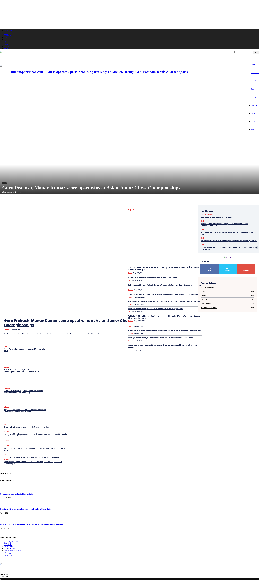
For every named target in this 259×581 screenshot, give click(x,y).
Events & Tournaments (145, 220)
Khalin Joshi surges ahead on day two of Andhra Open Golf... (25, 509)
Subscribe (246, 264)
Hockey (6, 41)
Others (156, 238)
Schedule (161, 243)
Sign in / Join (8, 30)
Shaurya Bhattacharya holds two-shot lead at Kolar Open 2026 (29, 427)
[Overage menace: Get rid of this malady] (5, 490)
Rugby (195, 241)
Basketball (171, 212)
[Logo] (5, 58)
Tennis (6, 48)
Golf (5, 39)
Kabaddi (195, 230)
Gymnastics (194, 222)
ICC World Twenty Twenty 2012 (149, 227)
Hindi (152, 225)
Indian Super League (153, 230)
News (158, 235)
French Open (158, 222)
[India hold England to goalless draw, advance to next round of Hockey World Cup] (57, 390)
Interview (7, 43)
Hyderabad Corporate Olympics (189, 225)
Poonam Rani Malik (192, 238)
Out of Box (163, 238)
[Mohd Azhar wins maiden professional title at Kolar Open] (57, 348)
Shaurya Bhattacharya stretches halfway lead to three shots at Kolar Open (34, 457)
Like (210, 264)
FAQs (165, 220)
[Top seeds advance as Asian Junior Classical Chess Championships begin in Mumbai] (57, 409)
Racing (6, 45)
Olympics (170, 235)
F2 (161, 220)
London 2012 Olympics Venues (180, 233)
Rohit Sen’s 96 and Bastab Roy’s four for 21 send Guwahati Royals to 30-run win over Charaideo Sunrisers (35, 435)
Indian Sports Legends (179, 227)
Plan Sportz (182, 238)
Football (6, 37)
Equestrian (187, 217)
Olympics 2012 (178, 235)
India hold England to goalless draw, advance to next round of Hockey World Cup (23, 392)
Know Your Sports (141, 233)
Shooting (180, 243)
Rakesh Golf (188, 241)
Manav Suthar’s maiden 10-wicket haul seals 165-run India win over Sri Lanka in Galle (35, 449)
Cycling (162, 217)
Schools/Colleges (171, 243)
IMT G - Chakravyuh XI (165, 227)
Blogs (141, 214)
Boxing (147, 214)
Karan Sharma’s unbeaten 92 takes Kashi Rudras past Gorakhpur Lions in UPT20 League (33, 463)
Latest (6, 34)
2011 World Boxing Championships (146, 209)
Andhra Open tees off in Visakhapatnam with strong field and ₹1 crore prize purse (229, 248)
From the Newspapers (169, 222)
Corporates (194, 214)
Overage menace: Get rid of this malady (217, 217)
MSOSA (153, 235)
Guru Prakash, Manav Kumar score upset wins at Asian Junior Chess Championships (91, 187)
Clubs (187, 214)
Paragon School (172, 238)
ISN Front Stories (186, 230)
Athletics (195, 209)
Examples (155, 220)
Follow (228, 264)
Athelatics (187, 209)
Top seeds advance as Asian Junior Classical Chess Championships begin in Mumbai (25, 411)
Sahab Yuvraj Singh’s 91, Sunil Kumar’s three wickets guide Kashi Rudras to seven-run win (22, 371)
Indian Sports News (192, 227)
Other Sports (148, 238)
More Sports (194, 233)
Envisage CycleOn (177, 217)
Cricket (6, 46)
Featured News (173, 220)
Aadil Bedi (160, 209)
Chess (5, 182)
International (165, 230)
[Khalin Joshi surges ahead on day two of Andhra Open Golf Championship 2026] (5, 505)
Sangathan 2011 (153, 243)
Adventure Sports (170, 209)
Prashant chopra (154, 241)
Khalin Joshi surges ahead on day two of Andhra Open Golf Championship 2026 (224, 225)
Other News (194, 235)
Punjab (163, 241)
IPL (178, 230)
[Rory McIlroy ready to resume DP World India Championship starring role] (5, 520)
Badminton (147, 212)
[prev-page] (116, 290)
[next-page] (122, 290)
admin (4, 192)
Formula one (149, 222)
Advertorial (180, 209)
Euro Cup (194, 217)
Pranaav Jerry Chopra (142, 241)
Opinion (187, 235)
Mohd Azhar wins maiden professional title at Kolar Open (24, 350)
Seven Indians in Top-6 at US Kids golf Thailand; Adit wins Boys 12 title (229, 241)
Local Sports (8, 35)
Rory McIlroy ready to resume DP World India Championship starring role (228, 233)
